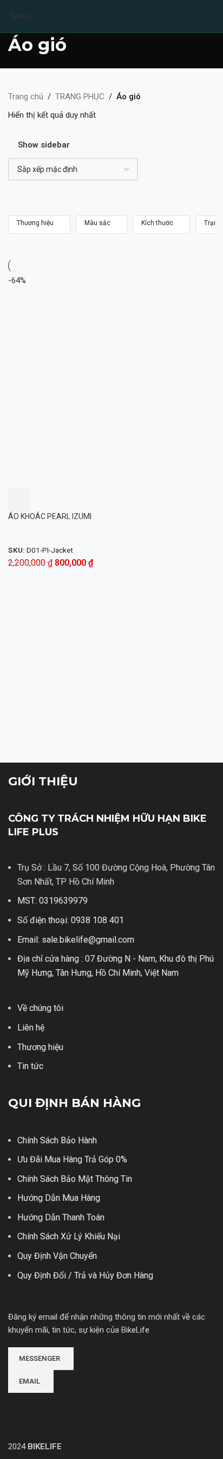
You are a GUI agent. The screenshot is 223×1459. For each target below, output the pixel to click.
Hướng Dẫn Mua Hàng (58, 1198)
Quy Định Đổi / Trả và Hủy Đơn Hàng (85, 1275)
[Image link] (48, 1408)
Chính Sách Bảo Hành (57, 1140)
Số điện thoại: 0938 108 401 (70, 920)
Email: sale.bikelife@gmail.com (75, 940)
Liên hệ (30, 1027)
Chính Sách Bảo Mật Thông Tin (74, 1179)
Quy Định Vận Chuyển (57, 1256)
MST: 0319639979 (52, 900)
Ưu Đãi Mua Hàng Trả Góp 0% (72, 1159)
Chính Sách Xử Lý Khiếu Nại (68, 1236)
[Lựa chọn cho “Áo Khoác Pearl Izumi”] (19, 500)
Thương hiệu (40, 1047)
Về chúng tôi (40, 1008)
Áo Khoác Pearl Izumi (49, 516)
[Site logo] (111, 16)
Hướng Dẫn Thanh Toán (60, 1217)
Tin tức (30, 1066)
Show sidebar (44, 145)
